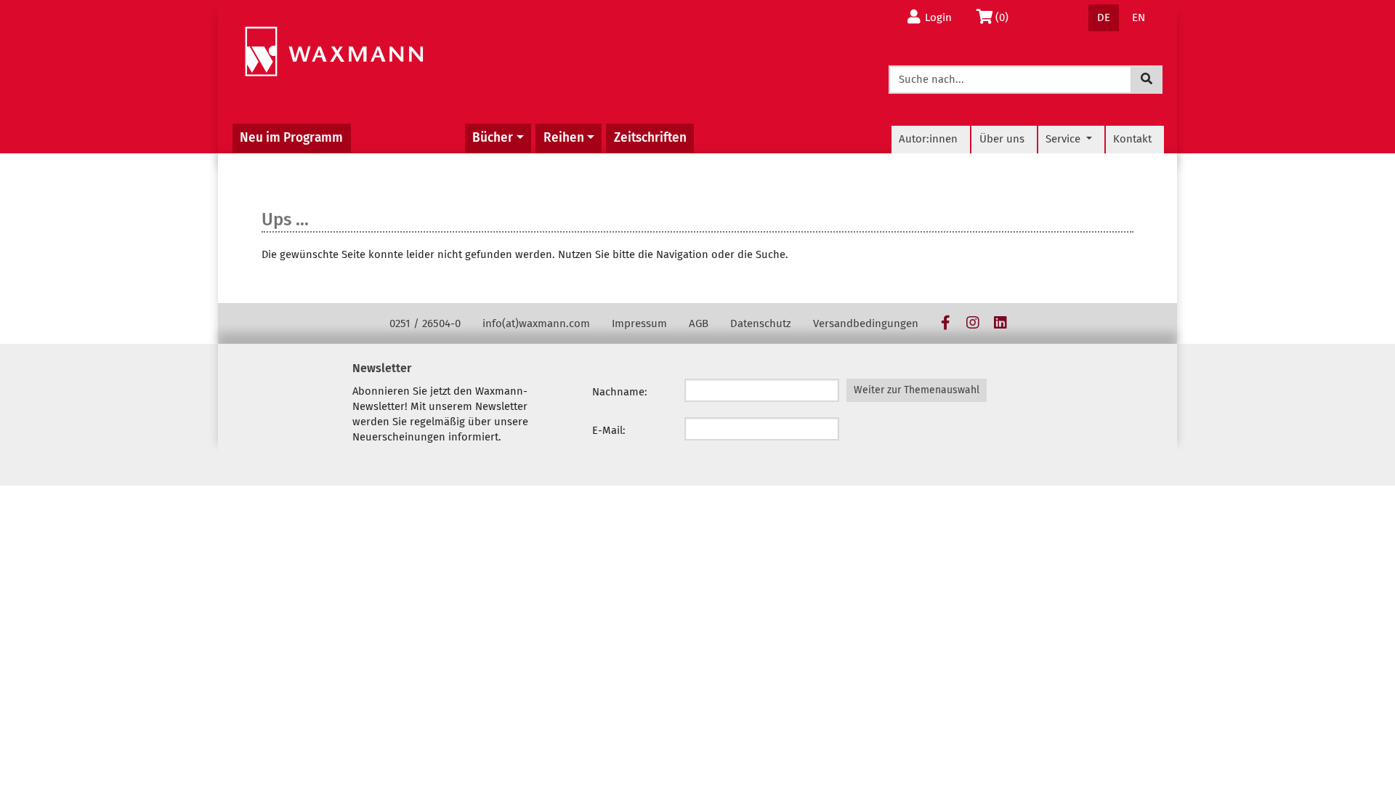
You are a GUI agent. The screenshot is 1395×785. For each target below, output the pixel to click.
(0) (1006, 17)
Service (1064, 138)
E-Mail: (609, 430)
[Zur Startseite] (333, 52)
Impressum (639, 323)
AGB (698, 323)
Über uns (1001, 138)
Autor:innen (928, 138)
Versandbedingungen (865, 323)
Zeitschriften (650, 137)
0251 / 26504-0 (425, 323)
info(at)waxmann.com (536, 323)
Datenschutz (760, 323)
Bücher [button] (492, 137)
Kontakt (1132, 138)
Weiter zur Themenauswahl (916, 390)
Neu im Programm (291, 137)
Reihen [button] (563, 137)
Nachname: (619, 391)
